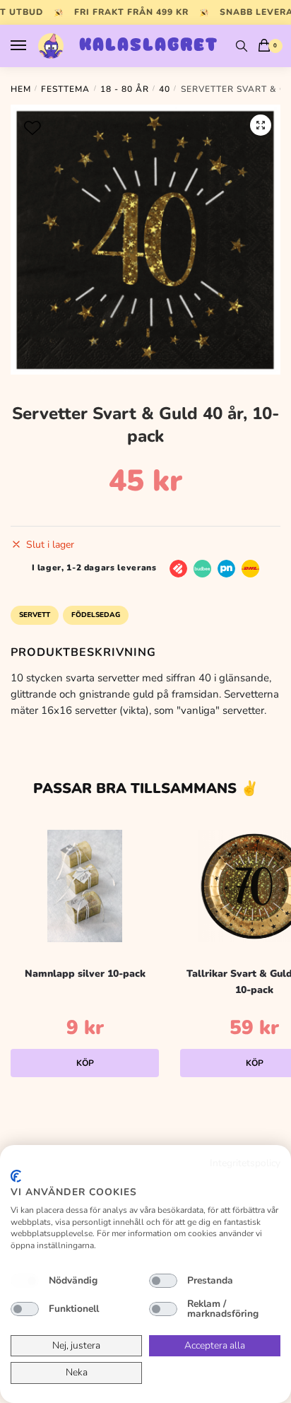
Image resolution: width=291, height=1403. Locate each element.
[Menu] (32, 46)
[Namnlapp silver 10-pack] (85, 885)
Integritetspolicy (245, 1163)
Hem (21, 89)
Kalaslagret (148, 45)
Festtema (65, 89)
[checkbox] (25, 1281)
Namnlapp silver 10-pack (85, 973)
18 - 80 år (124, 89)
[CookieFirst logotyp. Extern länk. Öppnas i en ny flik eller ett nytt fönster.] (16, 1176)
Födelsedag (95, 615)
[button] (260, 125)
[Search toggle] (241, 46)
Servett (34, 615)
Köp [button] (85, 1063)
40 (164, 89)
